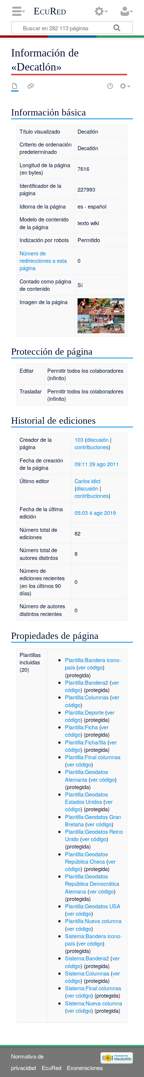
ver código (90, 667)
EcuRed (50, 11)
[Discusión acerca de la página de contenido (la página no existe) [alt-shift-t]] (30, 86)
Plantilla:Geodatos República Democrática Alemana (92, 883)
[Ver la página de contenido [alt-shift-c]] (14, 86)
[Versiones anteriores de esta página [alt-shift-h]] (110, 86)
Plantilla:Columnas (87, 697)
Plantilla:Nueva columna (93, 921)
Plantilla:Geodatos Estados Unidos (86, 797)
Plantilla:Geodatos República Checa (86, 857)
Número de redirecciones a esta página (43, 260)
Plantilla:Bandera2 (86, 682)
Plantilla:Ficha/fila (85, 742)
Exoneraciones (85, 1067)
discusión (98, 439)
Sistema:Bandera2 (87, 958)
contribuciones (92, 447)
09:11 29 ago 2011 (97, 464)
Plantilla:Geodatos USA (92, 906)
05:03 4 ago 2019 (95, 512)
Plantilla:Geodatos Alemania (86, 775)
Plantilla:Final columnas (92, 757)
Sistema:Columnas (87, 973)
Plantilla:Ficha (81, 727)
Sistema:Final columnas (93, 988)
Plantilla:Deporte (84, 712)
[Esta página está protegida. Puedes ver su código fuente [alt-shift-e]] (97, 86)
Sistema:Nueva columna (93, 1003)
